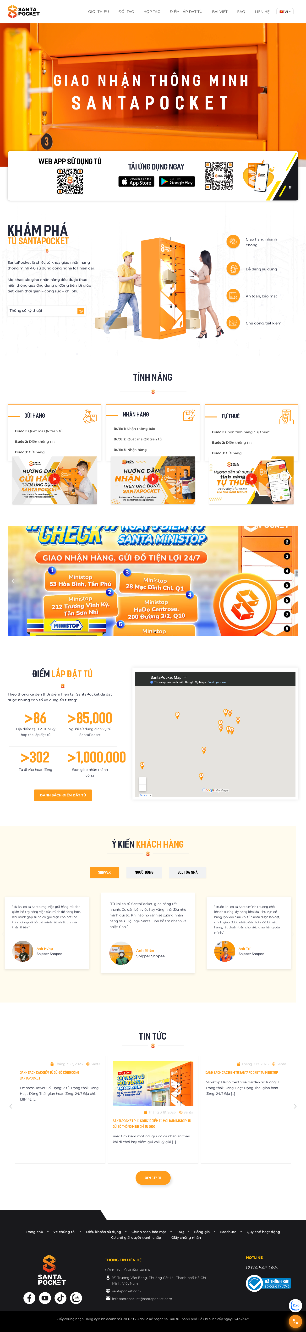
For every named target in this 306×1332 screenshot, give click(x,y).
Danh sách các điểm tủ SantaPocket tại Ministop (153, 1073)
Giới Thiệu (98, 11)
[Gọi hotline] (295, 1321)
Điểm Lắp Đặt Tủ (186, 11)
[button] (285, 11)
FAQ (241, 11)
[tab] (104, 872)
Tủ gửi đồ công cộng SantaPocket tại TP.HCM (243, 1118)
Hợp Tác (151, 11)
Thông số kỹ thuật (26, 310)
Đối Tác (126, 11)
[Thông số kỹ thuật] (80, 311)
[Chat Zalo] (295, 1305)
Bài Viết (220, 11)
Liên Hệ (262, 11)
